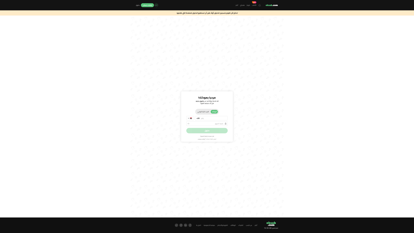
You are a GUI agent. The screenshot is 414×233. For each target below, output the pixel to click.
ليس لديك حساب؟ (207, 139)
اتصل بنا (198, 225)
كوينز (248, 5)
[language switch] (156, 5)
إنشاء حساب (147, 5)
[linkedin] (185, 225)
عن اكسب (249, 225)
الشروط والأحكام (222, 225)
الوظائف (233, 225)
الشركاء (240, 225)
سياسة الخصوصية (209, 225)
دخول (138, 5)
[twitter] (176, 225)
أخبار (237, 5)
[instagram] (181, 225)
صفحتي (242, 5)
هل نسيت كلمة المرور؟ (207, 136)
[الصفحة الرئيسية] (259, 5)
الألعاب (254, 5)
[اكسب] (271, 5)
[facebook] (190, 225)
